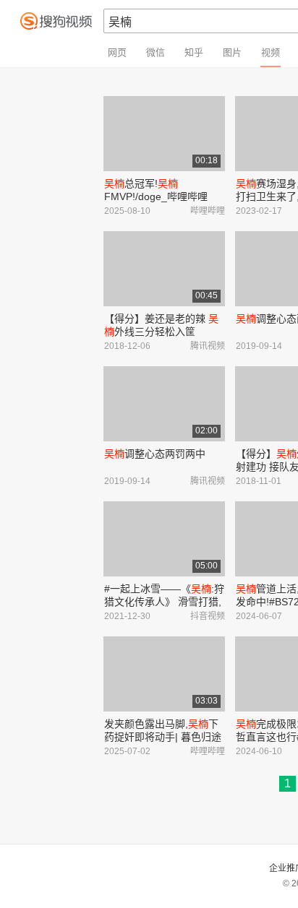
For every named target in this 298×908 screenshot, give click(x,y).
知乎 (193, 52)
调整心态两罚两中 (154, 453)
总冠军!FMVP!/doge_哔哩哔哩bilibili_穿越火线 (156, 196)
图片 (232, 52)
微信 (155, 52)
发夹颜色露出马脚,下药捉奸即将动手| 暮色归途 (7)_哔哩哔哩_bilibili (162, 737)
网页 (117, 52)
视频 (270, 52)
